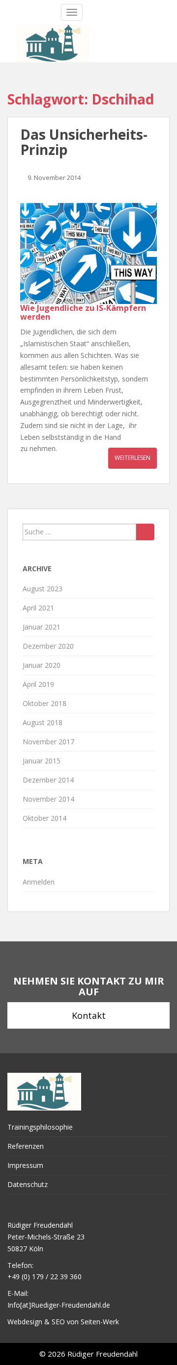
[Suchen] (145, 532)
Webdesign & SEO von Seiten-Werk (63, 1321)
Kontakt (89, 1015)
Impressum (25, 1165)
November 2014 (48, 799)
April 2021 (38, 607)
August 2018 (42, 722)
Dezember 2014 (48, 779)
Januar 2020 (41, 665)
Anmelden (39, 881)
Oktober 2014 (44, 818)
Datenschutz (27, 1184)
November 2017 (48, 741)
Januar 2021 (41, 627)
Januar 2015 (41, 760)
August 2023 (42, 588)
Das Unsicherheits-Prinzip (84, 142)
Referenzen (25, 1146)
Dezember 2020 (48, 646)
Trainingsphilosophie (40, 1127)
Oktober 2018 (44, 703)
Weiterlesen (132, 458)
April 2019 (38, 684)
